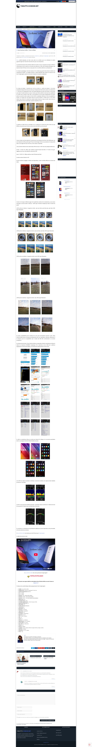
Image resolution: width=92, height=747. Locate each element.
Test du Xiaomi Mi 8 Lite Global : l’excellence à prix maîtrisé (68, 140)
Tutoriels (48, 26)
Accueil (18, 26)
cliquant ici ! (35, 583)
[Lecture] (59, 101)
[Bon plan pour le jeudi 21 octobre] (36, 655)
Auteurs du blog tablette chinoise (42, 737)
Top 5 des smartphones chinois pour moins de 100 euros (69, 81)
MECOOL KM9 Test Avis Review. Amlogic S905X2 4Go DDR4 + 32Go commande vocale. (68, 153)
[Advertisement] (46, 17)
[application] (67, 98)
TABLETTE (30, 6)
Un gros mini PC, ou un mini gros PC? (69, 64)
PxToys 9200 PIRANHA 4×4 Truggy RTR (69, 146)
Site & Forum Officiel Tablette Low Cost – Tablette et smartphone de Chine (46, 744)
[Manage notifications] (89, 745)
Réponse (53, 678)
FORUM (66, 26)
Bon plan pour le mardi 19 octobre (68, 51)
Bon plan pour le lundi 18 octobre (68, 56)
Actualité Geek (58, 730)
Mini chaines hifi (58, 732)
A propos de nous (40, 731)
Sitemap (38, 739)
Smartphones (32, 26)
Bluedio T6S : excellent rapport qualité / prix (68, 128)
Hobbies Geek (40, 26)
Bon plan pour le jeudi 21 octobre (36, 657)
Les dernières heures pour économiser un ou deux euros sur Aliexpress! (68, 35)
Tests (54, 26)
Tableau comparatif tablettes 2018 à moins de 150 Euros (69, 86)
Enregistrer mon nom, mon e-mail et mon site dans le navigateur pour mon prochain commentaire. (33, 717)
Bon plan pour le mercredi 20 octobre (69, 46)
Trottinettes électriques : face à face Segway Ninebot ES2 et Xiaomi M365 (69, 76)
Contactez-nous (39, 735)
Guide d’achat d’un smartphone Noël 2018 (69, 71)
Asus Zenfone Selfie (25, 57)
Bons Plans (60, 26)
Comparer (71, 26)
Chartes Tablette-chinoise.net (41, 733)
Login (58, 1)
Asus (17, 60)
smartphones (36, 55)
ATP (21, 671)
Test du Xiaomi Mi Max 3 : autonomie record (69, 134)
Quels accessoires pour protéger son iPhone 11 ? (32, 1)
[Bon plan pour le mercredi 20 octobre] (49, 655)
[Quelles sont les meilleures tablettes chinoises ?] (22, 658)
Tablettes (24, 26)
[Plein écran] (74, 100)
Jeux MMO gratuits (59, 735)
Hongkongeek (46, 55)
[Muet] (72, 101)
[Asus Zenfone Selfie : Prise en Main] (36, 39)
